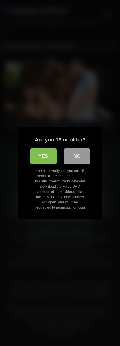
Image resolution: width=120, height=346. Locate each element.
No (76, 156)
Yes (43, 156)
